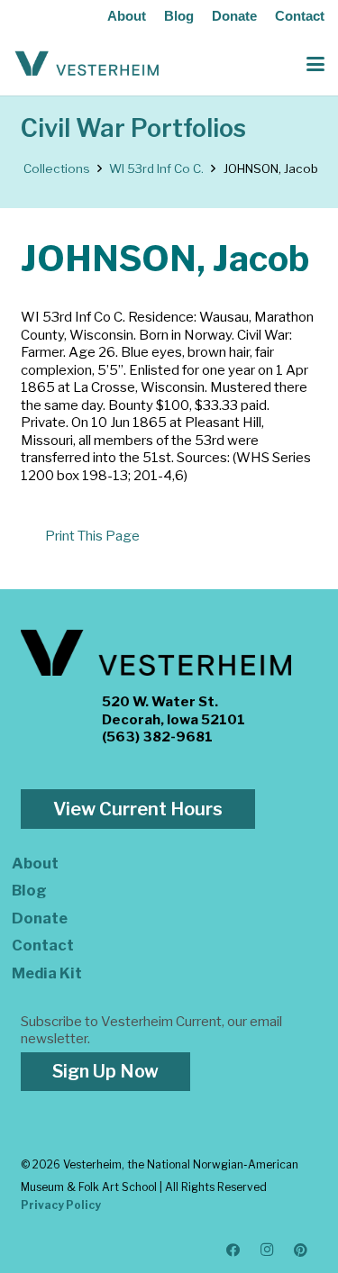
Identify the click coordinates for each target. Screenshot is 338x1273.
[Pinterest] (301, 1250)
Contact (299, 15)
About (126, 15)
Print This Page (92, 536)
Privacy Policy (61, 1205)
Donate (234, 15)
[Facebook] (233, 1250)
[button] (315, 64)
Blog (179, 15)
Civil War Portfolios (133, 128)
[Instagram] (268, 1250)
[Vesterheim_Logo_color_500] (87, 63)
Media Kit (47, 973)
